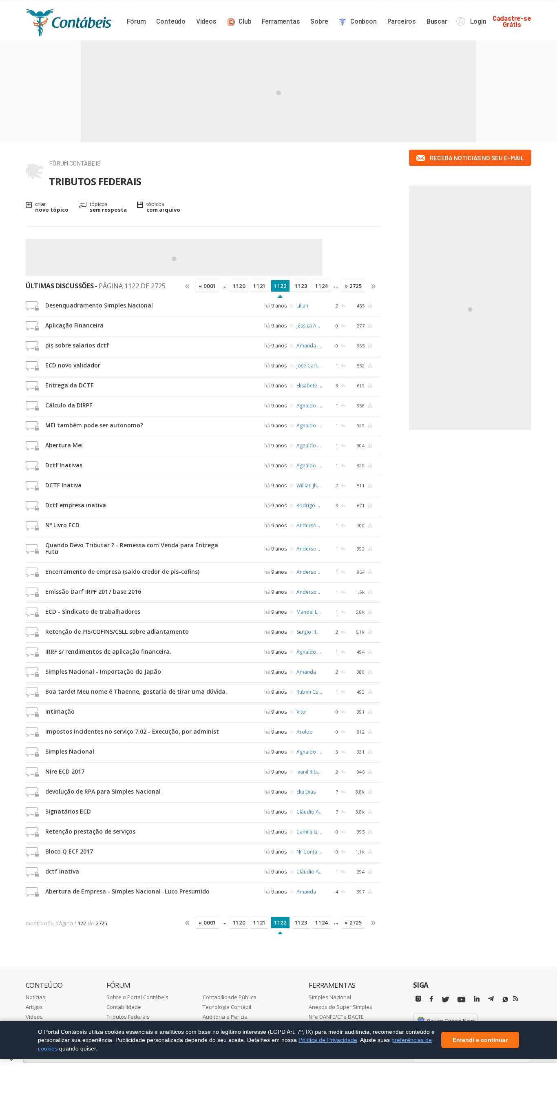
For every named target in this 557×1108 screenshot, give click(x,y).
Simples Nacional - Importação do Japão (103, 671)
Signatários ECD (68, 811)
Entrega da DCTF (69, 385)
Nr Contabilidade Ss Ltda (309, 851)
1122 (280, 286)
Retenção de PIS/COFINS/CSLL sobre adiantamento (117, 631)
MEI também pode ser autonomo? (94, 425)
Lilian (302, 305)
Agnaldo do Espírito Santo (309, 405)
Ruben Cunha (309, 691)
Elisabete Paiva (309, 385)
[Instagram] (418, 999)
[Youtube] (461, 1000)
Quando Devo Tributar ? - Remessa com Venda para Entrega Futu (131, 548)
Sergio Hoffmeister (309, 631)
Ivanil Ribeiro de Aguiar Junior (309, 771)
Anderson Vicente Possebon (309, 525)
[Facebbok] (431, 999)
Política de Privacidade (327, 1040)
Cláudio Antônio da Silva (309, 811)
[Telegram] (491, 1000)
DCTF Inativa (63, 485)
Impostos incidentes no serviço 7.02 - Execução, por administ (132, 731)
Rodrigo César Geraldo (309, 505)
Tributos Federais (128, 1016)
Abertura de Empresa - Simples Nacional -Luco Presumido (127, 891)
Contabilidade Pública (229, 997)
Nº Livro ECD (62, 525)
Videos (34, 1016)
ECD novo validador (72, 365)
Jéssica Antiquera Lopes (309, 325)
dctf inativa (62, 871)
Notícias (35, 997)
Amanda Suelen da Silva (309, 345)
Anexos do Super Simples (340, 1007)
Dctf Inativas (63, 465)
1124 (321, 286)
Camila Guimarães (309, 831)
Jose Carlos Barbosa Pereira (309, 365)
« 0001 (207, 286)
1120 (239, 286)
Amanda (306, 671)
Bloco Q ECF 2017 (69, 851)
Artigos (34, 1007)
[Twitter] (445, 1000)
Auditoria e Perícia (225, 1016)
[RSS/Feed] (516, 998)
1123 (301, 286)
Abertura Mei (64, 445)
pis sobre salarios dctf (77, 345)
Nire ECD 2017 (64, 771)
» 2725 (353, 286)
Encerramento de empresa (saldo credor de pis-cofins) (122, 571)
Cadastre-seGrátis (512, 21)
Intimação (60, 711)
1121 (259, 286)
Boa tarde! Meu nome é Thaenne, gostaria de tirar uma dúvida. (136, 691)
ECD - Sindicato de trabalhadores (92, 611)
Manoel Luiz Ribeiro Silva (309, 611)
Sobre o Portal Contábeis (137, 997)
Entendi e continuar (480, 1040)
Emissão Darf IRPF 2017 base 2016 (93, 591)
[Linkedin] (476, 999)
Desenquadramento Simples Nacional (99, 305)
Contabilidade (123, 1007)
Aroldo (304, 731)
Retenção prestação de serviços (90, 831)
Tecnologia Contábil (227, 1007)
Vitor (301, 711)
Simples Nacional (69, 751)
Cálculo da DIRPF (68, 405)
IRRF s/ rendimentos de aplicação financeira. (108, 651)
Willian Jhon (309, 485)
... (224, 285)
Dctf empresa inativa (75, 505)
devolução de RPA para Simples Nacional (103, 791)
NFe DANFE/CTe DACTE (336, 1016)
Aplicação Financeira (74, 325)
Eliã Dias (306, 791)
